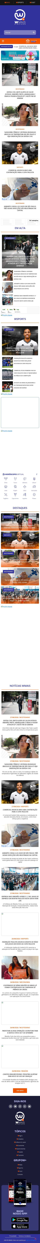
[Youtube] (15, 1106)
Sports (20, 2)
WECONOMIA (25, 982)
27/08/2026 (14, 717)
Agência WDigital (31, 1240)
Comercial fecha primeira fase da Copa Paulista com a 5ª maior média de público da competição (25, 373)
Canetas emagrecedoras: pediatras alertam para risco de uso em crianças (20, 1075)
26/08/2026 (16, 939)
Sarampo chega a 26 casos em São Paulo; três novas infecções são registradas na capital (20, 208)
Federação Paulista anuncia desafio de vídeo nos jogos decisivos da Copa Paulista (23, 360)
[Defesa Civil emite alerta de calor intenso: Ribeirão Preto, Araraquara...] (20, 522)
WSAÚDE (24, 1071)
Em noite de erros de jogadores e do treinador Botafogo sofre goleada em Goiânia (24, 385)
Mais (7, 2)
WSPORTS (20, 167)
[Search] (34, 32)
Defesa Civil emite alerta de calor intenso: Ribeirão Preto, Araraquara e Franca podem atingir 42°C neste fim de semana (20, 95)
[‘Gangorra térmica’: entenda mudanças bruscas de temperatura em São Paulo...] (20, 558)
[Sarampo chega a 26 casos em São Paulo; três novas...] (20, 576)
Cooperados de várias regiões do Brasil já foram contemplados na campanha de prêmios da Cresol (20, 987)
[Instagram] (10, 1106)
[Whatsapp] (25, 1106)
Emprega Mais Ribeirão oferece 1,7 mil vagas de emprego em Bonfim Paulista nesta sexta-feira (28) (25, 298)
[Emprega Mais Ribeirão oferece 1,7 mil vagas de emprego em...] (20, 595)
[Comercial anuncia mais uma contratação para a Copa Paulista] (20, 540)
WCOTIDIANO (20, 89)
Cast (32, 2)
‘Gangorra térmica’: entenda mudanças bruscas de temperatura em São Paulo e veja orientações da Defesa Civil (20, 134)
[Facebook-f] (20, 1106)
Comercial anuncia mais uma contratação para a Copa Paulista (20, 171)
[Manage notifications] (35, 1238)
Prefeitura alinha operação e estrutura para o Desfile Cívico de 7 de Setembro (20, 1032)
